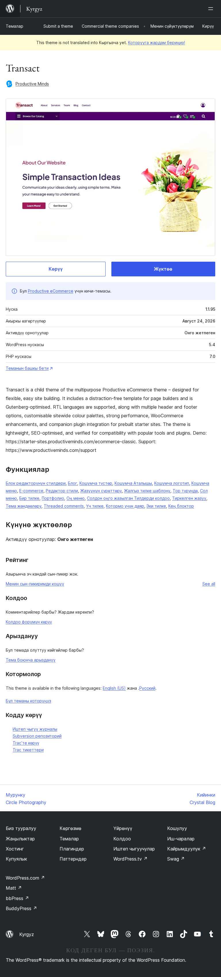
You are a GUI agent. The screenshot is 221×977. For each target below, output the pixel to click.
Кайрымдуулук (186, 849)
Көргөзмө (70, 828)
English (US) (114, 688)
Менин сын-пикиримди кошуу (35, 583)
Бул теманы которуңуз (28, 700)
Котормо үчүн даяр (125, 505)
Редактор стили (62, 490)
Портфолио (53, 498)
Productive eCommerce (50, 290)
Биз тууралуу (21, 828)
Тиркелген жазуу (189, 498)
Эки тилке (156, 505)
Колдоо (122, 839)
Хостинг (15, 849)
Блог (72, 483)
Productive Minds (32, 83)
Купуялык (16, 859)
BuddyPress (21, 908)
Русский (147, 688)
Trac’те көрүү (26, 742)
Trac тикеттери (28, 749)
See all (208, 583)
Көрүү (56, 269)
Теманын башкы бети (27, 368)
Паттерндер (73, 859)
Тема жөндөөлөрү (23, 505)
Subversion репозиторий (37, 735)
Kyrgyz (26, 934)
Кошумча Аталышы (133, 483)
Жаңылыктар (20, 839)
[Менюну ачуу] (212, 8)
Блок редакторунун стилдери (36, 483)
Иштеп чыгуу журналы (35, 729)
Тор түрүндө (185, 490)
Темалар (14, 26)
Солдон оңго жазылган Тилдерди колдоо (128, 498)
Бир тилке (29, 498)
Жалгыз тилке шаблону (147, 490)
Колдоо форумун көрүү (29, 621)
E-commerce (31, 490)
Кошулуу (177, 828)
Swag (176, 859)
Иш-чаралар (181, 839)
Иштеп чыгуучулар (134, 849)
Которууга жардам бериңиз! (156, 42)
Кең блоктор (181, 505)
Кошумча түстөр (95, 483)
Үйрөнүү (122, 828)
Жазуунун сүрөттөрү (101, 490)
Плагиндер (72, 849)
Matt (14, 888)
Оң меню (75, 498)
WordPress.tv (130, 859)
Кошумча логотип (171, 483)
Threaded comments (64, 505)
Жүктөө (163, 269)
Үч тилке (95, 505)
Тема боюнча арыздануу (31, 659)
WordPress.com (25, 878)
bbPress (17, 898)
